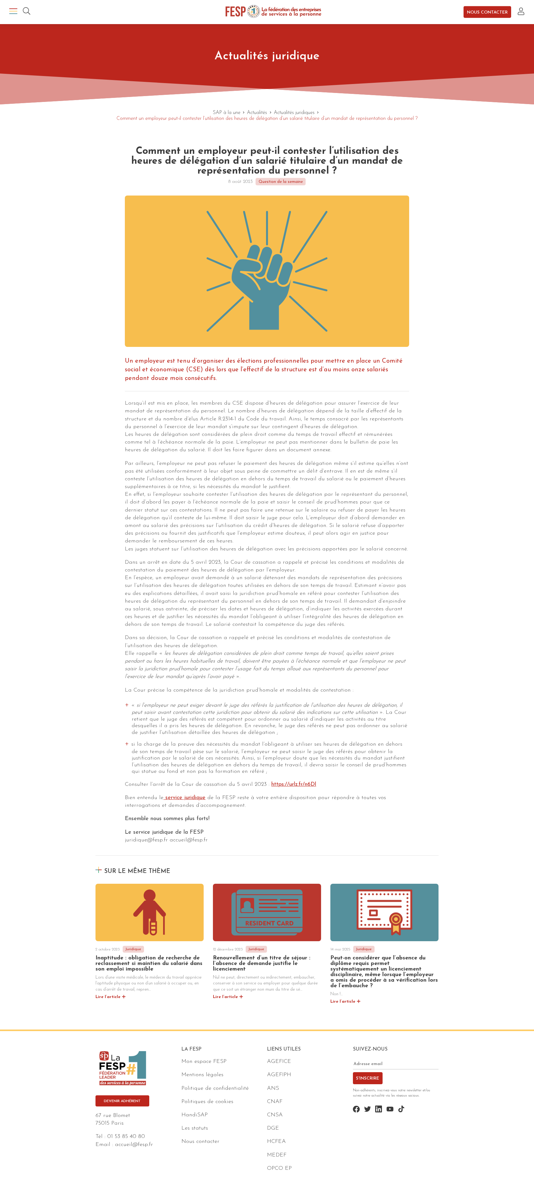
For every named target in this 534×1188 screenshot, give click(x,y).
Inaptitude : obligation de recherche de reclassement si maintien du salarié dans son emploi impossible (148, 963)
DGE (273, 1128)
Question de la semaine (281, 182)
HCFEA (276, 1142)
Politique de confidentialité (215, 1088)
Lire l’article (108, 997)
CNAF (274, 1102)
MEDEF (276, 1155)
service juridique (184, 798)
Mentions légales (202, 1075)
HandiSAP (194, 1115)
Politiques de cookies (207, 1102)
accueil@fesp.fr (134, 1145)
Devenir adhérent (122, 1101)
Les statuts (194, 1128)
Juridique (133, 949)
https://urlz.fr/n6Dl (293, 784)
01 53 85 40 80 (126, 1137)
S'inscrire (367, 1078)
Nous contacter (487, 12)
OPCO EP (279, 1168)
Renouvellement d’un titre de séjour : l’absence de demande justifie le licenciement (261, 963)
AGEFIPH (279, 1075)
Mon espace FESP (204, 1062)
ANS (273, 1088)
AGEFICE (279, 1062)
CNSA (275, 1115)
